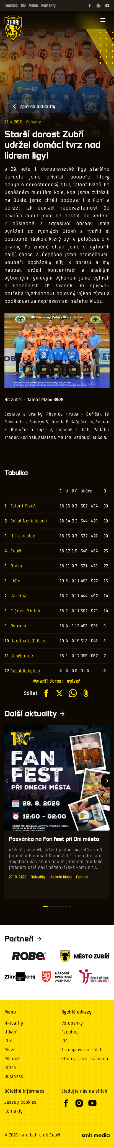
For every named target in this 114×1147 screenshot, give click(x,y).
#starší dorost (48, 681)
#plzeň (74, 681)
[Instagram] (98, 5)
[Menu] (103, 20)
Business (13, 1076)
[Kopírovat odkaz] (86, 693)
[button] (45, 906)
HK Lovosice (23, 536)
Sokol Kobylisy (25, 670)
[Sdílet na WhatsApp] (72, 693)
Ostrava (18, 625)
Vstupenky (72, 1023)
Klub (9, 1040)
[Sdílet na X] (59, 693)
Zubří (16, 551)
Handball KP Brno (28, 640)
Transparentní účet (81, 1049)
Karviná (19, 595)
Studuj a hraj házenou (84, 1058)
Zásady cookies (20, 1102)
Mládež (11, 1058)
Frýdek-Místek (25, 610)
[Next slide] (107, 781)
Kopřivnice (22, 655)
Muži (9, 1049)
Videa (33, 5)
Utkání (11, 1032)
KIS (23, 5)
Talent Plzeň (23, 506)
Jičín (15, 580)
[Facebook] (89, 5)
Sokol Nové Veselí (29, 521)
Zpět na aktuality (37, 106)
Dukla (16, 566)
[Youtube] (107, 5)
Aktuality (33, 122)
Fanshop (11, 5)
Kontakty (48, 5)
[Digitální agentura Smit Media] (95, 1135)
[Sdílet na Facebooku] (46, 693)
